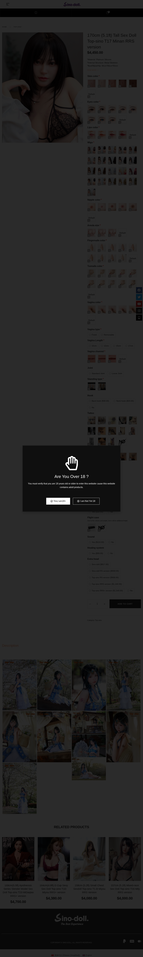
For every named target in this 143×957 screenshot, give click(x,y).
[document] (71, 478)
